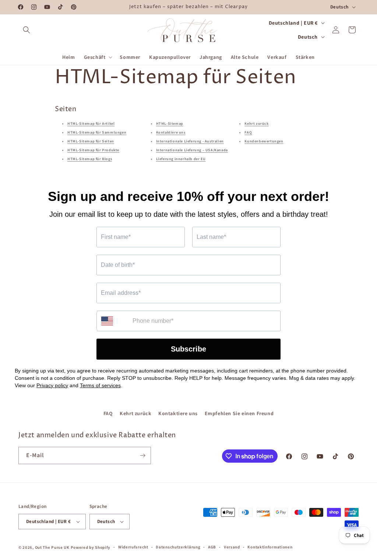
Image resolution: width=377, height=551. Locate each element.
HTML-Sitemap (169, 123)
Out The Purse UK (52, 547)
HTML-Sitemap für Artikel (90, 123)
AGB (212, 547)
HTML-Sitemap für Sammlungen (96, 132)
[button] (26, 30)
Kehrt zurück (256, 123)
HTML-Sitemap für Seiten (90, 141)
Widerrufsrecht (133, 547)
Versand (232, 547)
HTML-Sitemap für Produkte (93, 150)
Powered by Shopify (91, 547)
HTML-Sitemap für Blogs (89, 158)
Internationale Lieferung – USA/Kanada (192, 150)
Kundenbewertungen (263, 141)
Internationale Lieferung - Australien (190, 141)
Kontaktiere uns (171, 132)
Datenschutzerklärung (178, 547)
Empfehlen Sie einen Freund (239, 413)
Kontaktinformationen (269, 547)
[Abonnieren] (142, 455)
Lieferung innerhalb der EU (181, 158)
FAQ (248, 132)
